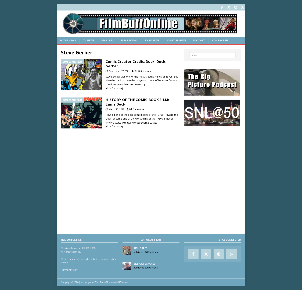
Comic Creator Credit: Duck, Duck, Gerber (136, 63)
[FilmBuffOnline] (151, 34)
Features (107, 40)
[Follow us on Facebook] (222, 7)
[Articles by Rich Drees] (127, 252)
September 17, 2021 (119, 71)
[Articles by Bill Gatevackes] (127, 268)
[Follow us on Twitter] (229, 7)
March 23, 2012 (116, 109)
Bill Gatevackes (143, 71)
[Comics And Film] (81, 74)
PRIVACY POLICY (69, 269)
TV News (88, 40)
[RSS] (242, 7)
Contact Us (220, 40)
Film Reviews (129, 40)
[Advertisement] (212, 151)
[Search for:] (212, 55)
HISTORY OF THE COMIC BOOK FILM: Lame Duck (137, 102)
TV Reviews (152, 40)
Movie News (68, 40)
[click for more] (114, 88)
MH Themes (122, 282)
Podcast (199, 40)
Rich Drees (140, 248)
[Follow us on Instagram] (235, 7)
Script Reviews (176, 40)
